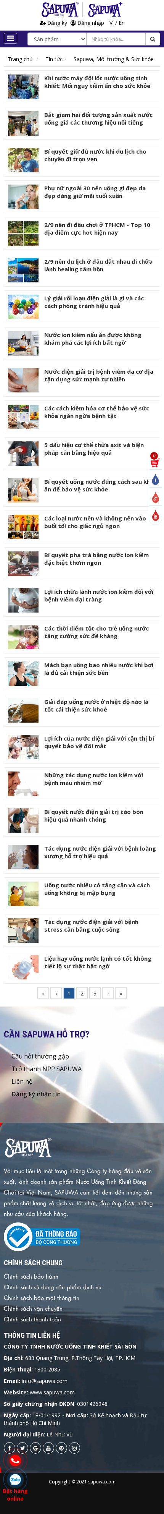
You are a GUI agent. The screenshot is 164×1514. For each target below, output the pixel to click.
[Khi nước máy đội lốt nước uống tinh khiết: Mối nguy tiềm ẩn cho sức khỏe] (23, 87)
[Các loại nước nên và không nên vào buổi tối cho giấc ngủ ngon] (23, 527)
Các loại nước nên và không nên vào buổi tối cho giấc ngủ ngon (95, 522)
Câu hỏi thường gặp (40, 1056)
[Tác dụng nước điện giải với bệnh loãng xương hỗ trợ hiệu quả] (23, 857)
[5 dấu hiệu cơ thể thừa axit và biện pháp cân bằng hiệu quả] (23, 453)
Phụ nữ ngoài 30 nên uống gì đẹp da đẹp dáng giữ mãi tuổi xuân (95, 191)
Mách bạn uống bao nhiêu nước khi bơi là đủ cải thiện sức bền (98, 668)
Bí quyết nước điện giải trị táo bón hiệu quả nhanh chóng (93, 815)
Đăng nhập (90, 22)
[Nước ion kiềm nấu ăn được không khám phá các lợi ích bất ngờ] (23, 343)
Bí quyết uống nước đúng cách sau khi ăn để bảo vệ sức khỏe (98, 485)
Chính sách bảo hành (31, 1276)
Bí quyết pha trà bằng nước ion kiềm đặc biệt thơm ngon (96, 558)
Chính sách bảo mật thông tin (41, 1297)
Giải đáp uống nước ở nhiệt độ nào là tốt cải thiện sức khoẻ (96, 705)
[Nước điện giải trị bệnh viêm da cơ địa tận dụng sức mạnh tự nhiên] (23, 380)
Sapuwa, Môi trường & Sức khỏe (114, 59)
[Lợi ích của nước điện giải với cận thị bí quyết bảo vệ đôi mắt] (23, 747)
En (122, 22)
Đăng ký (57, 22)
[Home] (62, 9)
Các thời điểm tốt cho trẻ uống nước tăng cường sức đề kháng (96, 632)
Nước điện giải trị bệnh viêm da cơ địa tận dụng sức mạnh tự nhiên (98, 375)
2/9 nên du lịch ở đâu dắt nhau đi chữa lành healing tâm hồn (98, 265)
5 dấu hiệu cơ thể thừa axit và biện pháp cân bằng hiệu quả (94, 448)
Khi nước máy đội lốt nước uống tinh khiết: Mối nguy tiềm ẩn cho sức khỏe (97, 81)
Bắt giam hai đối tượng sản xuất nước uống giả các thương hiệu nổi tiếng (98, 118)
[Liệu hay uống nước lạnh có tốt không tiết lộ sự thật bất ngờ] (23, 967)
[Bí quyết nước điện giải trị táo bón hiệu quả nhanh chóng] (23, 820)
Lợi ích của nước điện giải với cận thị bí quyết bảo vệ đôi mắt (99, 742)
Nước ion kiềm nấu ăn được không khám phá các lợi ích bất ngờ (92, 338)
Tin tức (54, 59)
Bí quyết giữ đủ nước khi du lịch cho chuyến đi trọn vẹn (95, 155)
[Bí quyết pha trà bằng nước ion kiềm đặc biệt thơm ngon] (23, 563)
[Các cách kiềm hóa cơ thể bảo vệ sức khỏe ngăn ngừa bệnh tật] (23, 417)
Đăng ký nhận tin (36, 1094)
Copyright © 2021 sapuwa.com (82, 1481)
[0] (155, 462)
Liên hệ (21, 1081)
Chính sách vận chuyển (33, 1308)
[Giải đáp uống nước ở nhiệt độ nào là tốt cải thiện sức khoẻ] (23, 710)
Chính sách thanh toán (32, 1319)
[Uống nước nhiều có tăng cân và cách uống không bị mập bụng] (23, 894)
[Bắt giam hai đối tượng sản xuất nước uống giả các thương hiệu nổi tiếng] (23, 123)
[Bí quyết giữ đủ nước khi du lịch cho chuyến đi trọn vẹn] (23, 160)
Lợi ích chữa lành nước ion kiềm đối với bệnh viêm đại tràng (98, 595)
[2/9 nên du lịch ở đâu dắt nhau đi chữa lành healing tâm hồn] (23, 270)
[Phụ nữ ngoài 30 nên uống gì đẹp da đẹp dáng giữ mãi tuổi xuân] (23, 197)
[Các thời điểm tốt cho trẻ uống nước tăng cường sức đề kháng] (23, 637)
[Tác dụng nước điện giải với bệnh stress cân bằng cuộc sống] (23, 930)
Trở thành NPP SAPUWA (46, 1069)
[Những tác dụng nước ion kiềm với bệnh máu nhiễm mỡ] (23, 784)
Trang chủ (20, 59)
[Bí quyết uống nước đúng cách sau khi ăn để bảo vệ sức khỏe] (23, 490)
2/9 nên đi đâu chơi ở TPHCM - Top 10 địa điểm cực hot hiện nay (97, 228)
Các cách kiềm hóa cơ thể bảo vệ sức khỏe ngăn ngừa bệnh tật (96, 412)
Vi (112, 22)
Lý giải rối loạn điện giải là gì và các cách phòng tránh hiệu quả (94, 302)
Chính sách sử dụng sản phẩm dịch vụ (52, 1286)
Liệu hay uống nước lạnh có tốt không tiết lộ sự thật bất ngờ (97, 962)
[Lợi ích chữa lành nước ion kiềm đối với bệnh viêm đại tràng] (23, 600)
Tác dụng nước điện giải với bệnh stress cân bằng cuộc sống (91, 925)
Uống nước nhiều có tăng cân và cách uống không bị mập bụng (97, 888)
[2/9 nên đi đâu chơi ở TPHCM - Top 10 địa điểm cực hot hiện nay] (23, 233)
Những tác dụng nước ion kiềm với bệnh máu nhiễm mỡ (93, 778)
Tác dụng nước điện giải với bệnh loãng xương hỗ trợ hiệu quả (100, 852)
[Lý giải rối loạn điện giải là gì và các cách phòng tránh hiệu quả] (23, 307)
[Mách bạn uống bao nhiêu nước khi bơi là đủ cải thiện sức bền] (23, 673)
